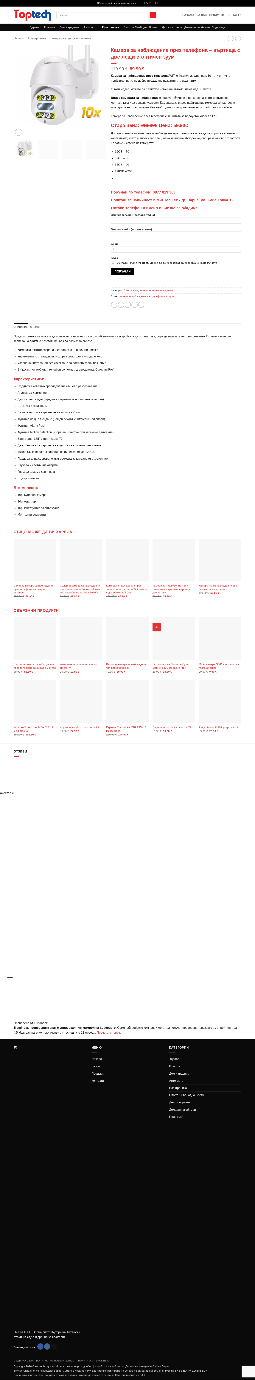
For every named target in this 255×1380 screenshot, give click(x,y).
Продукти (216, 14)
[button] (18, 132)
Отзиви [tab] (35, 327)
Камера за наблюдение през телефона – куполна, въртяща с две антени (172, 589)
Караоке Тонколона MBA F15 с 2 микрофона (126, 729)
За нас (202, 14)
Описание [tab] (21, 327)
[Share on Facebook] (114, 305)
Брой (114, 243)
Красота (49, 27)
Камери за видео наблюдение (70, 38)
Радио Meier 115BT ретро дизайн (219, 727)
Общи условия (24, 1360)
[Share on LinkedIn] (141, 305)
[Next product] (230, 38)
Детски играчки (172, 27)
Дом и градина (69, 27)
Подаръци (218, 27)
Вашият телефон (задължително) (133, 214)
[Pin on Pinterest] (134, 305)
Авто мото (90, 27)
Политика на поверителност (56, 1360)
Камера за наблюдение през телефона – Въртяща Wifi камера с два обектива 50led (126, 589)
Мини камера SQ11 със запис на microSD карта (219, 666)
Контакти (234, 14)
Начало (188, 14)
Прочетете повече (109, 1032)
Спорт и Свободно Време (140, 27)
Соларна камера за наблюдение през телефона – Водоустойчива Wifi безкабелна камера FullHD (80, 589)
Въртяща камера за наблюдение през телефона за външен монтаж (35, 666)
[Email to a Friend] (128, 305)
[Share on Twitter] (121, 305)
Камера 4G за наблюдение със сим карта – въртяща (218, 587)
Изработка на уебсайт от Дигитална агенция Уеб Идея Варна (132, 1366)
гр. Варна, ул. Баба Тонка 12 (207, 200)
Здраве (34, 27)
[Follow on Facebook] (40, 1346)
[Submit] (153, 15)
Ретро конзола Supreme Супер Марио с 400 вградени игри (171, 666)
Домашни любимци (197, 27)
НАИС (118, 1374)
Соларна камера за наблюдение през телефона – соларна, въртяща (34, 589)
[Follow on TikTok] (54, 1346)
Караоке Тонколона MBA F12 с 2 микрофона (33, 729)
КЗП (142, 1374)
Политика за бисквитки (94, 1360)
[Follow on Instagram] (47, 1346)
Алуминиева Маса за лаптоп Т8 (79, 727)
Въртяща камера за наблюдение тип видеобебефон (126, 666)
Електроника (110, 27)
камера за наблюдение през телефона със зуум (147, 296)
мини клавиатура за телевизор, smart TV (79, 666)
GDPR (164, 260)
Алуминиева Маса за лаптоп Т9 (172, 727)
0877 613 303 (164, 192)
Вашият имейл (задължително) (131, 229)
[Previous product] (238, 38)
